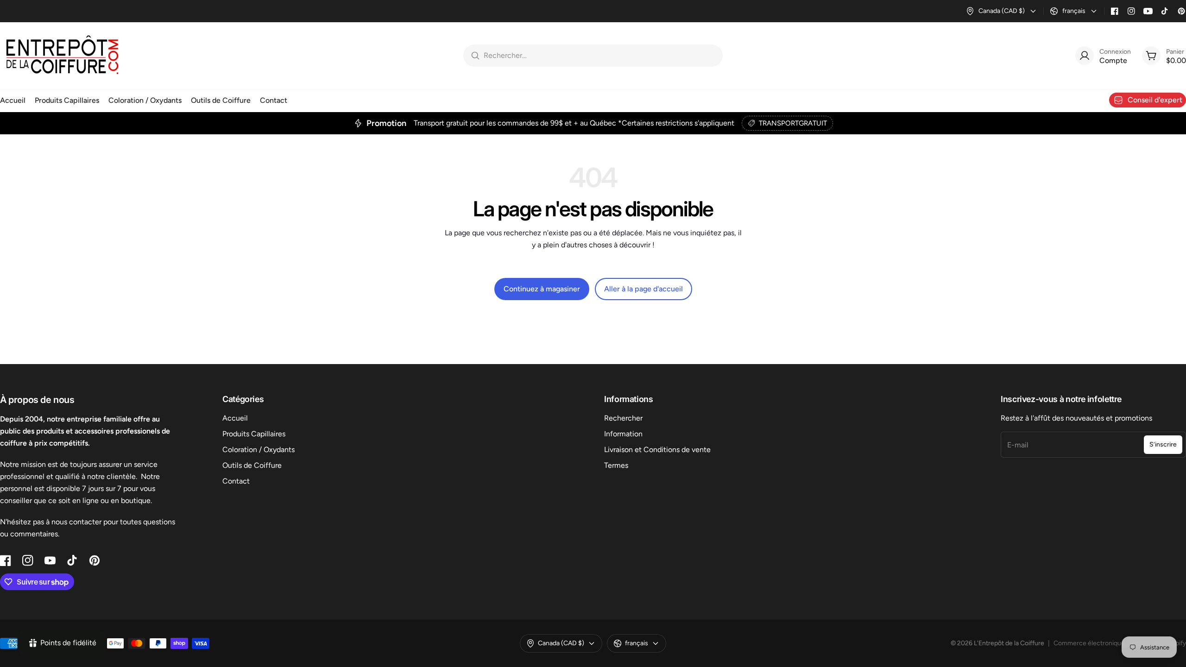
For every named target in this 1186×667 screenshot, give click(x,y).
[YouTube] (1148, 11)
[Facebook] (1114, 11)
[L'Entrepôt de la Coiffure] (62, 55)
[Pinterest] (1181, 11)
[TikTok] (1164, 11)
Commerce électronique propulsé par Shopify (1120, 643)
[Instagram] (1131, 11)
